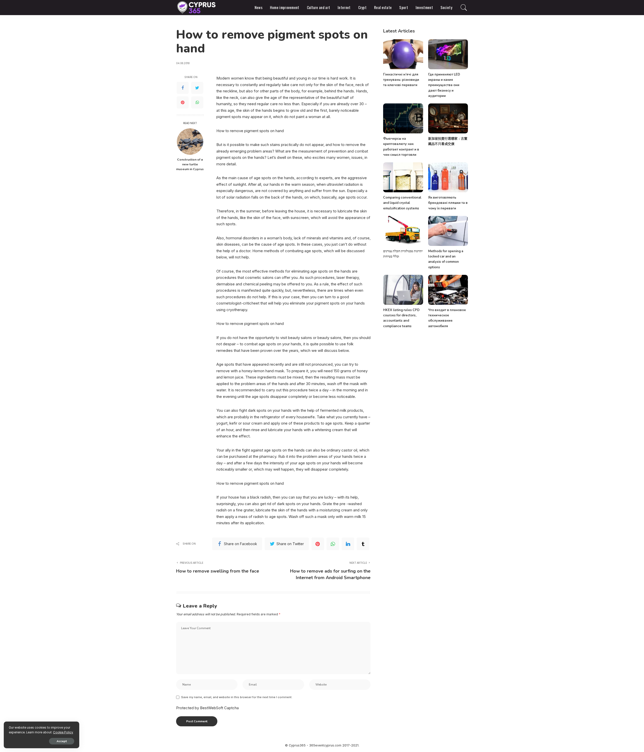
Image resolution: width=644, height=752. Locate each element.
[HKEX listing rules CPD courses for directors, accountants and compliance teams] (403, 290)
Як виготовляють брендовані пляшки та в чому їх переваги (448, 203)
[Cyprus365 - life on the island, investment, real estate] (197, 7)
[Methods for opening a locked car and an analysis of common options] (448, 231)
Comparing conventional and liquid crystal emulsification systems (402, 203)
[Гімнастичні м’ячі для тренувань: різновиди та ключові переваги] (403, 54)
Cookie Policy (63, 732)
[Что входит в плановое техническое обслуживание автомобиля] (448, 290)
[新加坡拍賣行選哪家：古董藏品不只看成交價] (448, 118)
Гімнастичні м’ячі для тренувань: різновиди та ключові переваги (401, 80)
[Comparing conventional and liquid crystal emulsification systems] (403, 177)
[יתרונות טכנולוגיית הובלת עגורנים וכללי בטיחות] (403, 231)
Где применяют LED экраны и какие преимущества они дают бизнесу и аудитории (444, 85)
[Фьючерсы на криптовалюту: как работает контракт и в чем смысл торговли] (403, 118)
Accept (62, 741)
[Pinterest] (183, 102)
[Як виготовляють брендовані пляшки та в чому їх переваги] (448, 177)
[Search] (464, 7)
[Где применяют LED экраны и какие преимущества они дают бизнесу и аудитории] (448, 54)
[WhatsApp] (197, 102)
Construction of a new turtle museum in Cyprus (190, 164)
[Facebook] (183, 88)
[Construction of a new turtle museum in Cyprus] (190, 141)
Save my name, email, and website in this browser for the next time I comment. (236, 697)
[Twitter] (197, 88)
